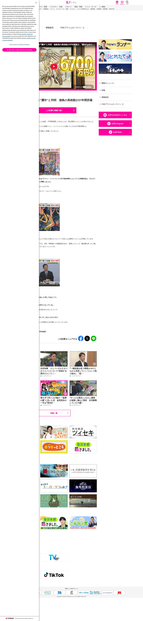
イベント (52, 9)
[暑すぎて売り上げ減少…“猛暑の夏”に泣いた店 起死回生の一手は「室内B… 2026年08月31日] (54, 382)
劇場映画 (46, 9)
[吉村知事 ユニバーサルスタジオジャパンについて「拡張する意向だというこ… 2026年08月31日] (54, 352)
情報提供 (50, 28)
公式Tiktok (117, 132)
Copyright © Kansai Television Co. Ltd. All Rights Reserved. (71, 596)
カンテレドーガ (60, 9)
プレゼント (73, 9)
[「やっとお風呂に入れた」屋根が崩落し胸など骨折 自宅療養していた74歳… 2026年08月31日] (83, 382)
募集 (67, 9)
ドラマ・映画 (42, 7)
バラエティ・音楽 (56, 7)
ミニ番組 (102, 7)
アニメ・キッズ (90, 7)
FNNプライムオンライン (71, 28)
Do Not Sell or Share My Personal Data (19, 50)
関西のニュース (108, 83)
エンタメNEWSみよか (83, 9)
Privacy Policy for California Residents (19, 44)
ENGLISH (111, 9)
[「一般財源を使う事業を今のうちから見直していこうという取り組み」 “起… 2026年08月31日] (83, 352)
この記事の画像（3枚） (54, 110)
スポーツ (68, 7)
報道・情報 (78, 7)
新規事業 (92, 9)
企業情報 (99, 9)
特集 (103, 90)
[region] (71, 27)
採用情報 (105, 9)
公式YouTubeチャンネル (117, 115)
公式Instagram (117, 124)
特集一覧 (53, 413)
